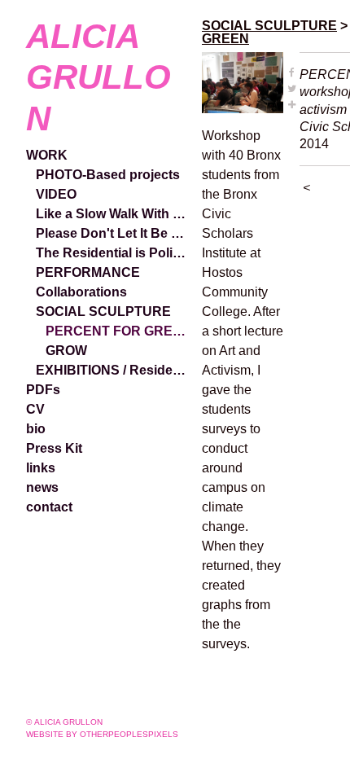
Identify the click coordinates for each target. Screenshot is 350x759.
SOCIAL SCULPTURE (103, 311)
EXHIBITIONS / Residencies (112, 370)
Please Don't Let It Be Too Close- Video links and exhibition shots (112, 233)
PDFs (43, 390)
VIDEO (56, 194)
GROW (66, 351)
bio (36, 429)
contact (49, 507)
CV (35, 409)
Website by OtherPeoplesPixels (102, 734)
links (40, 468)
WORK (47, 155)
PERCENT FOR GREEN (117, 331)
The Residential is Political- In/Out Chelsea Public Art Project (112, 253)
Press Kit (54, 448)
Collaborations (81, 292)
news (42, 487)
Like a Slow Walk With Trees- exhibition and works (112, 214)
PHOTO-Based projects (108, 175)
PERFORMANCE (88, 272)
